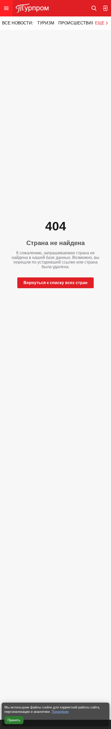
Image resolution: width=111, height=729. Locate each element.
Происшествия (76, 23)
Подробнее (60, 712)
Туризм (45, 23)
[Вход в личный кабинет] (105, 8)
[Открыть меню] (6, 8)
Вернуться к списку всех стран (55, 283)
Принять (13, 720)
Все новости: (17, 23)
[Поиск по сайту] (94, 8)
